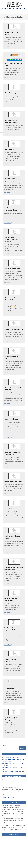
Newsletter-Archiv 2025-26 (8, 797)
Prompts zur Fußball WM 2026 (10, 771)
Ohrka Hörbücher (10, 179)
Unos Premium (12, 841)
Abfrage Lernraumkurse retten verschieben (13, 759)
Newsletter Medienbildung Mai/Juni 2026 (13, 763)
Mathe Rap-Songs (10, 93)
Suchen (4, 745)
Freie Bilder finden (11, 419)
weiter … (8, 46)
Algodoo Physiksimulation (13, 329)
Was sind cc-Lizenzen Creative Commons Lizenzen (12, 239)
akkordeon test (7, 757)
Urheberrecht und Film (12, 268)
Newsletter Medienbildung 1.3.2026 (11, 767)
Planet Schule (9, 509)
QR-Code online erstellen (13, 481)
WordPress (22, 841)
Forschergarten (9, 149)
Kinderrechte (9, 688)
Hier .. (3, 794)
